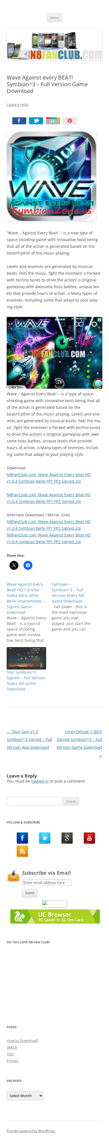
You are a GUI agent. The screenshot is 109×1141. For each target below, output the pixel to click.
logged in (40, 781)
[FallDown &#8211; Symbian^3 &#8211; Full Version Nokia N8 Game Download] (74, 607)
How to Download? (23, 1040)
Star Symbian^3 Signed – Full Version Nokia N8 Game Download (26, 680)
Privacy (13, 1060)
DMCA (12, 1047)
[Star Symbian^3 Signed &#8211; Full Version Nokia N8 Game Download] (26, 658)
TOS (10, 1053)
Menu (54, 17)
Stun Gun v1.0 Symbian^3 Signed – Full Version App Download (29, 739)
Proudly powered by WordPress (31, 1130)
